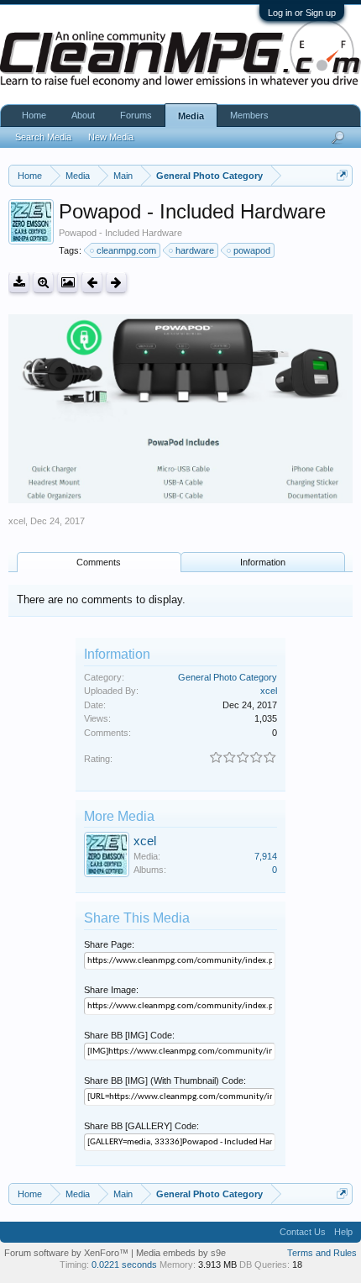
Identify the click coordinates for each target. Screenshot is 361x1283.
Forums (136, 115)
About (83, 115)
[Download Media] (18, 282)
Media (191, 116)
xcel (16, 521)
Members (249, 115)
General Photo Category (227, 677)
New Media (110, 137)
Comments (98, 562)
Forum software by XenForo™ (67, 1253)
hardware (194, 250)
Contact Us (303, 1232)
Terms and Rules (322, 1253)
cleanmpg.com (126, 250)
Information (262, 562)
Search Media (43, 137)
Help (343, 1232)
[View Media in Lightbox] (67, 282)
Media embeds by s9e (181, 1253)
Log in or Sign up (302, 13)
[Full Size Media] (43, 282)
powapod (251, 250)
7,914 (265, 856)
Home (34, 115)
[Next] (116, 282)
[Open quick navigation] (342, 175)
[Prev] (91, 282)
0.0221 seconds (124, 1264)
